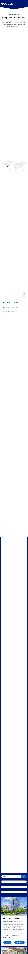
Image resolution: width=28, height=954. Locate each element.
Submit (23, 876)
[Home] (7, 3)
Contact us (7, 942)
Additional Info (19, 942)
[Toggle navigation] (26, 3)
